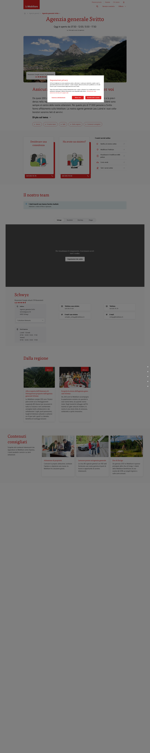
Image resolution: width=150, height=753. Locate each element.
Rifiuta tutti (78, 97)
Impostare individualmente (58, 97)
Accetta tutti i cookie (93, 97)
